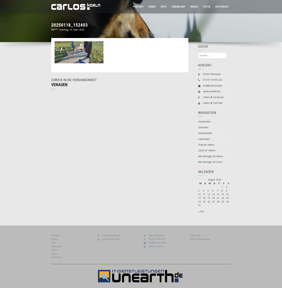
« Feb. (201, 211)
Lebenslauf (178, 6)
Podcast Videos (206, 144)
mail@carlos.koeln (212, 85)
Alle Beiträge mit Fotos (210, 161)
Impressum (195, 235)
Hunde (152, 6)
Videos (194, 6)
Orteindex (203, 127)
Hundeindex (204, 121)
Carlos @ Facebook (213, 97)
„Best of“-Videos (207, 150)
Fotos (206, 6)
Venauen (59, 84)
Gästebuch (221, 6)
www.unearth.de (211, 91)
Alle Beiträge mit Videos (210, 156)
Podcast (138, 6)
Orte (163, 6)
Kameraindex (205, 133)
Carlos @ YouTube (213, 102)
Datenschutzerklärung (200, 239)
